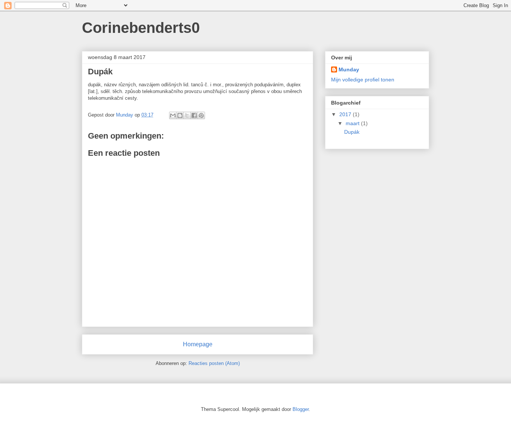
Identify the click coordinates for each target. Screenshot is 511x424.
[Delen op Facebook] (194, 115)
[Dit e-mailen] (173, 115)
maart (353, 123)
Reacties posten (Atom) (214, 363)
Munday (349, 69)
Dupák (351, 132)
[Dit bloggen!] (180, 115)
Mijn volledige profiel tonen (362, 80)
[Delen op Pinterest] (201, 115)
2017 (346, 114)
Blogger (301, 409)
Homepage (197, 344)
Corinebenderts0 (141, 27)
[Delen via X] (187, 115)
